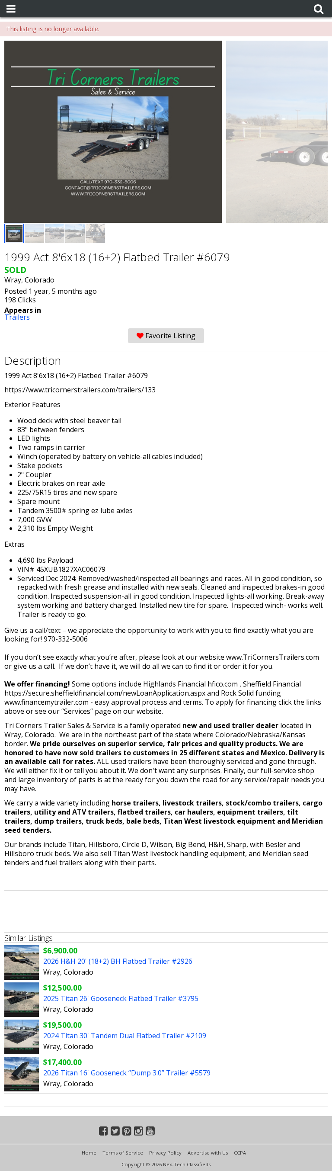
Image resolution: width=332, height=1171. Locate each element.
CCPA (240, 1152)
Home (89, 1152)
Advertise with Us (208, 1152)
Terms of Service (122, 1152)
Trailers (17, 317)
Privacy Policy (165, 1152)
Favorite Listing (169, 335)
